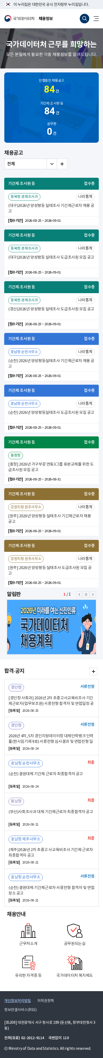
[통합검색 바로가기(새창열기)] (84, 18)
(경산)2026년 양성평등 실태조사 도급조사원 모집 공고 (51, 309)
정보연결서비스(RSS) (20, 1010)
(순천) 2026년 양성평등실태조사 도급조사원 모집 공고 (51, 412)
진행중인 (51, 87)
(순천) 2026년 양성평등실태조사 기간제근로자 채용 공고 (51, 364)
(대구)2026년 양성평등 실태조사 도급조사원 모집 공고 (51, 257)
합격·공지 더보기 (93, 671)
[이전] (79, 594)
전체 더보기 (62, 164)
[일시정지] (86, 594)
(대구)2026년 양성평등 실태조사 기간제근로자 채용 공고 (51, 208)
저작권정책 (45, 1001)
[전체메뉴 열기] (94, 18)
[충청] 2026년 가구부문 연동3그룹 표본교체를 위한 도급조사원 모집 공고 (51, 467)
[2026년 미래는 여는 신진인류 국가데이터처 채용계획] (51, 627)
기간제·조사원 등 (51, 109)
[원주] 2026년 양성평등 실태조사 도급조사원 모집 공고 (50, 571)
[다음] (93, 594)
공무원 (52, 129)
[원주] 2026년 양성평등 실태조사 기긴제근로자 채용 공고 (49, 519)
